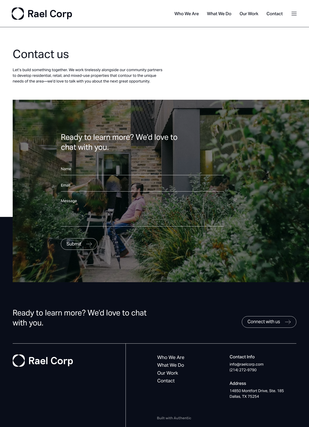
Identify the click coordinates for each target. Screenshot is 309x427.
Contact (274, 13)
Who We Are (186, 13)
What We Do (219, 13)
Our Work (249, 13)
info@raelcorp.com (247, 364)
